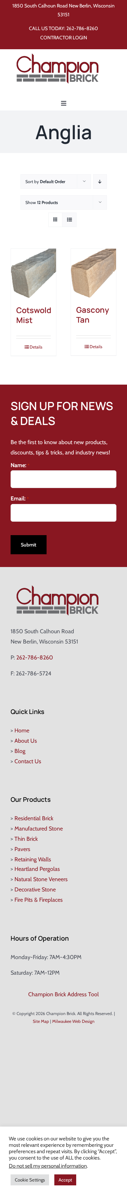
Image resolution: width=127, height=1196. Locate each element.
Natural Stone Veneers (41, 879)
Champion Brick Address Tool (63, 994)
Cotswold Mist (33, 315)
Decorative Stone (35, 889)
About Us (25, 740)
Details (36, 347)
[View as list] (69, 220)
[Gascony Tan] (93, 273)
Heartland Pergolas (37, 869)
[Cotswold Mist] (33, 273)
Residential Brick (33, 818)
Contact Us (27, 761)
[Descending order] (100, 181)
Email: (20, 498)
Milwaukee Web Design (73, 1021)
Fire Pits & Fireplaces (38, 899)
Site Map (41, 1021)
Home (21, 730)
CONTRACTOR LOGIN (63, 37)
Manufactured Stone (38, 828)
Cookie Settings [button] (30, 1180)
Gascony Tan (92, 315)
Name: (20, 465)
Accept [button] (65, 1180)
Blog (19, 751)
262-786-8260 (82, 28)
